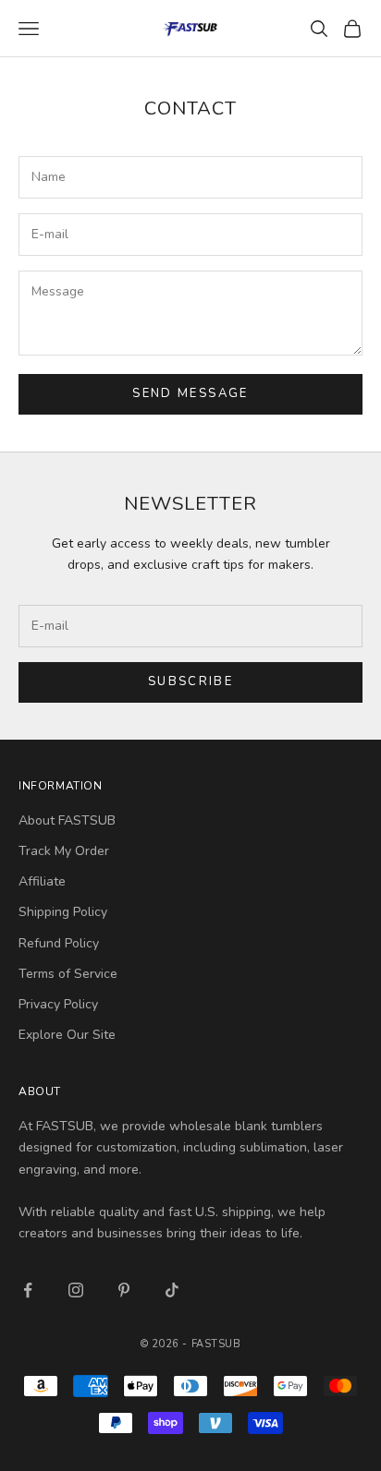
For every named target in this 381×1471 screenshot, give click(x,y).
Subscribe (190, 681)
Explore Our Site (67, 1034)
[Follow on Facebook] (27, 1290)
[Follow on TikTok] (172, 1290)
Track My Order (63, 851)
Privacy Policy (58, 1004)
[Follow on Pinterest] (124, 1290)
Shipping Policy (62, 912)
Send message (190, 393)
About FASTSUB (67, 820)
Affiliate (42, 881)
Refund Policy (58, 943)
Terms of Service (67, 974)
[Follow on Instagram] (76, 1290)
